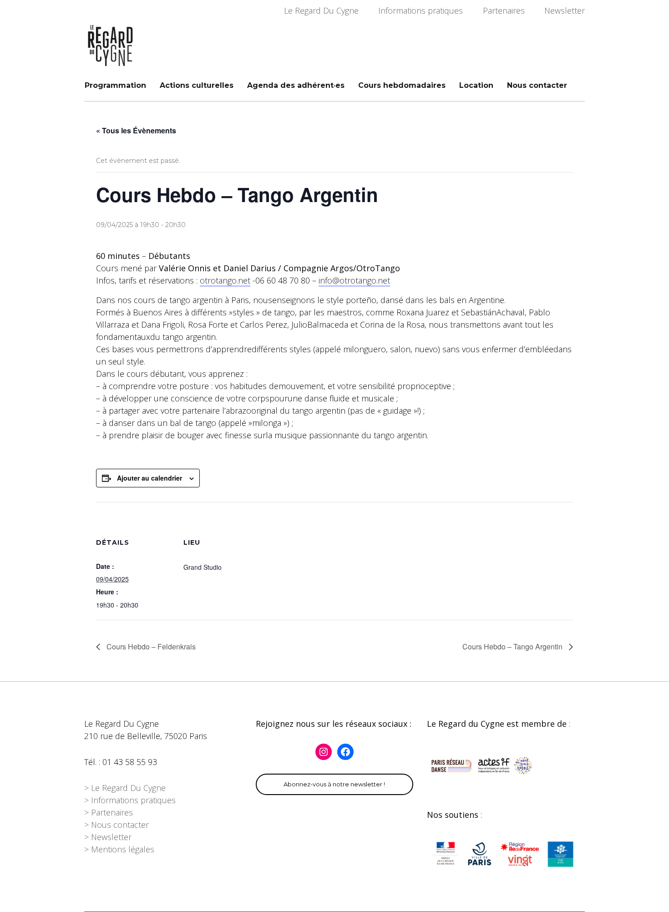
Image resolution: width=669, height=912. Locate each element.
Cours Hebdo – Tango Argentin (513, 646)
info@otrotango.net (354, 280)
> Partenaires (108, 812)
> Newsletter (108, 836)
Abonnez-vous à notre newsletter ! (334, 784)
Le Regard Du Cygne (321, 10)
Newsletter (564, 10)
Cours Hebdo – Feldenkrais (150, 646)
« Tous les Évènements (136, 130)
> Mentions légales (119, 849)
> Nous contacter (116, 824)
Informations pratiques (420, 10)
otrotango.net (225, 280)
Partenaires (504, 10)
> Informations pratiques (130, 800)
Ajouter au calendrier (149, 477)
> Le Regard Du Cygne (125, 787)
